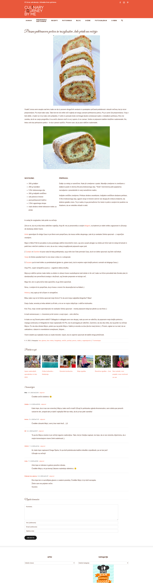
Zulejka (26, 404)
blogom (87, 226)
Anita (26, 461)
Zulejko (28, 252)
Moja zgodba (81, 371)
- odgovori (42, 392)
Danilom (37, 252)
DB (25, 431)
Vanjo (26, 257)
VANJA (26, 446)
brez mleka (50, 340)
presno (74, 340)
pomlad (69, 340)
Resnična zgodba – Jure (103, 371)
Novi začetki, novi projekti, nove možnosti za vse (120, 374)
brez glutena (42, 340)
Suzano (29, 262)
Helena (27, 293)
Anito (26, 234)
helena (26, 419)
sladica (79, 340)
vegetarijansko (86, 340)
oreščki (64, 340)
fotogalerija (57, 340)
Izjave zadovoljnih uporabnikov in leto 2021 (30, 374)
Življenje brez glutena (30, 476)
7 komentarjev (96, 340)
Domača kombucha (66, 371)
